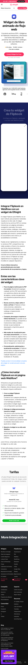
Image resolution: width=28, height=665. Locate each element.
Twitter (2, 616)
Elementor (16, 561)
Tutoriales (16, 609)
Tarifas (2, 594)
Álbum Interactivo (6, 8)
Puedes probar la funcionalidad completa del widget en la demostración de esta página (14, 363)
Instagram (3, 611)
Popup (2, 564)
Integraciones (17, 611)
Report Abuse (17, 594)
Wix (15, 554)
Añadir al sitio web (14, 520)
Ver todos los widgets (7, 579)
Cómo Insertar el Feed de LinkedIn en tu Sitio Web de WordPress (7, 639)
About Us (3, 592)
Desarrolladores (5, 599)
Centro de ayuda (18, 589)
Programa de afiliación (6, 597)
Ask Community (18, 592)
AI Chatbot (3, 576)
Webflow (16, 556)
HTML (15, 566)
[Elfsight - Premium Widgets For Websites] (14, 5)
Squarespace (17, 551)
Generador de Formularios (7, 574)
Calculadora (4, 569)
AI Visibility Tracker (19, 601)
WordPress (16, 559)
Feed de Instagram (5, 554)
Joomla (16, 576)
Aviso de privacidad (19, 662)
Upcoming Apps (18, 619)
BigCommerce (17, 574)
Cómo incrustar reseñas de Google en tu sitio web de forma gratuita (7, 633)
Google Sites (17, 569)
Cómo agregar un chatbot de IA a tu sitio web (7, 628)
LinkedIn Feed (4, 559)
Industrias (16, 616)
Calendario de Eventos (6, 566)
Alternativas (17, 614)
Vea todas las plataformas (20, 579)
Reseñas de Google (5, 551)
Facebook (3, 609)
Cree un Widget (22, 8)
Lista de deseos (18, 606)
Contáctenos (4, 589)
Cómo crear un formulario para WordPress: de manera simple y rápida (7, 644)
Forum (2, 606)
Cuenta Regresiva (5, 556)
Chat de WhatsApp (5, 561)
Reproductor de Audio (6, 571)
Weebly (16, 571)
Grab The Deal (9, 661)
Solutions (16, 604)
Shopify (16, 564)
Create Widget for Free (14, 54)
